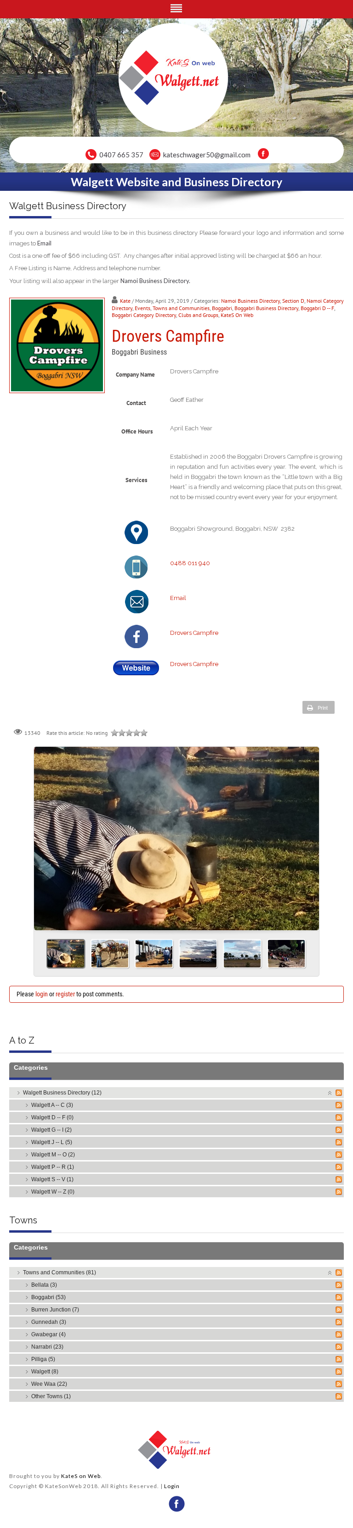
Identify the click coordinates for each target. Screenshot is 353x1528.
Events (142, 308)
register (65, 994)
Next (308, 835)
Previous (44, 835)
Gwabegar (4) (48, 1334)
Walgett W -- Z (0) (52, 1192)
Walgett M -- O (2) (53, 1154)
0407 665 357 (121, 154)
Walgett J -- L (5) (51, 1142)
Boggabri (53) (48, 1297)
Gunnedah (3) (48, 1322)
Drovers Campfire (194, 632)
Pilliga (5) (43, 1359)
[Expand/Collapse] (330, 1092)
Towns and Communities (181, 308)
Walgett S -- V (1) (52, 1179)
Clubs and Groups (198, 314)
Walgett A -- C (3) (52, 1105)
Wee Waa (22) (49, 1384)
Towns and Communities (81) (59, 1272)
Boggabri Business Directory (266, 308)
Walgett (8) (44, 1371)
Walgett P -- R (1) (52, 1167)
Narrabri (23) (47, 1347)
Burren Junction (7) (55, 1309)
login (41, 994)
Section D (293, 300)
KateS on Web (81, 1475)
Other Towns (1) (51, 1396)
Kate (125, 300)
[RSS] (339, 1092)
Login (172, 1486)
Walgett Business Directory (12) (62, 1092)
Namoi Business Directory (250, 300)
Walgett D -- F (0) (52, 1117)
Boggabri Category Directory (144, 314)
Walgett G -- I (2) (51, 1130)
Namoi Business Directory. (155, 280)
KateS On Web (237, 314)
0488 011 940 (190, 563)
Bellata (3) (44, 1285)
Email (44, 243)
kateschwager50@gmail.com (207, 154)
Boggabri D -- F (317, 308)
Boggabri (222, 308)
